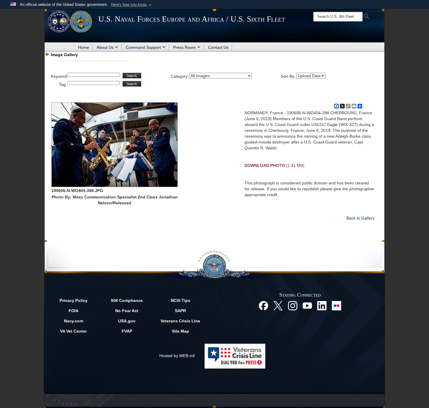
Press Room (184, 47)
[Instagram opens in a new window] (292, 305)
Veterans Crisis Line (180, 321)
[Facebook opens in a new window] (263, 305)
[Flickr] (336, 305)
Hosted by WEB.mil (177, 355)
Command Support (143, 47)
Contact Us (218, 47)
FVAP (127, 331)
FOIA (74, 310)
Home (83, 47)
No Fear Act (126, 310)
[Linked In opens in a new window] (322, 305)
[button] (132, 5)
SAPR (180, 310)
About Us (105, 47)
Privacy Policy (74, 300)
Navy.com (73, 321)
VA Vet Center (73, 331)
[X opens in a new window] (278, 305)
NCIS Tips (180, 300)
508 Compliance (127, 300)
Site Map (180, 331)
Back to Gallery (360, 218)
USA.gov (126, 321)
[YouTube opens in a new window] (307, 305)
